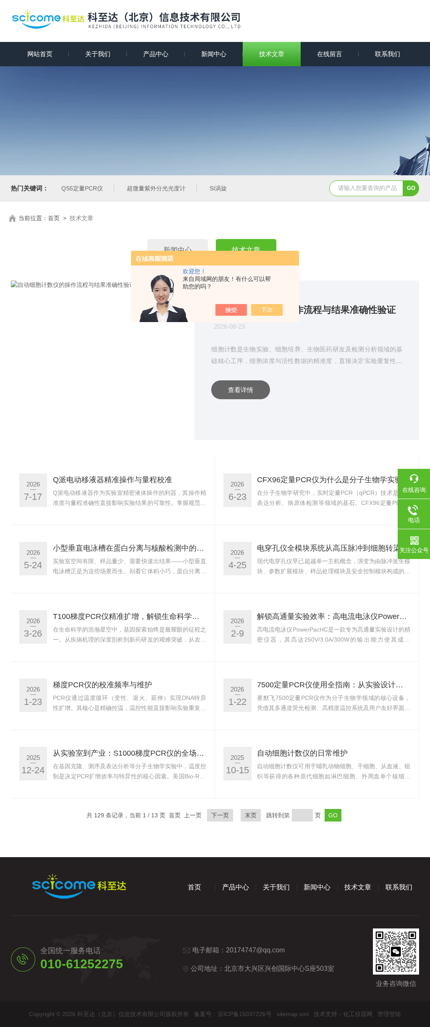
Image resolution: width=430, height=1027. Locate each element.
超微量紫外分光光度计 (156, 188)
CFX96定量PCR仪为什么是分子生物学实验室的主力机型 (333, 480)
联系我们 (387, 53)
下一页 (220, 815)
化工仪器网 (357, 1014)
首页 (54, 218)
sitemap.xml (293, 1014)
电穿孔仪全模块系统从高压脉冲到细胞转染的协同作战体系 (333, 548)
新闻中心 (213, 53)
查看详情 (240, 389)
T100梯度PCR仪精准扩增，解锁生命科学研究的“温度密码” (129, 616)
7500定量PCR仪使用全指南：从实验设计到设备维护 (333, 685)
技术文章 (271, 53)
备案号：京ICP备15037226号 (233, 1014)
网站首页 (39, 53)
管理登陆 (389, 1014)
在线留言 (329, 53)
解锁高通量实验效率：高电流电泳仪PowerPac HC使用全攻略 (333, 616)
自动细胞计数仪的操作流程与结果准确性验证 (303, 309)
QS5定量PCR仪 (82, 188)
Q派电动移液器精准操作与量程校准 (112, 480)
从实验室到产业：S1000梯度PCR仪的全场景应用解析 (129, 753)
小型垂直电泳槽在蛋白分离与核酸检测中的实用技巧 (129, 548)
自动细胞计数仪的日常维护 (302, 753)
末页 (251, 815)
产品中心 (155, 53)
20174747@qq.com (255, 950)
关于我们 (97, 53)
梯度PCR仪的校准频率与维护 (102, 685)
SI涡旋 (218, 188)
